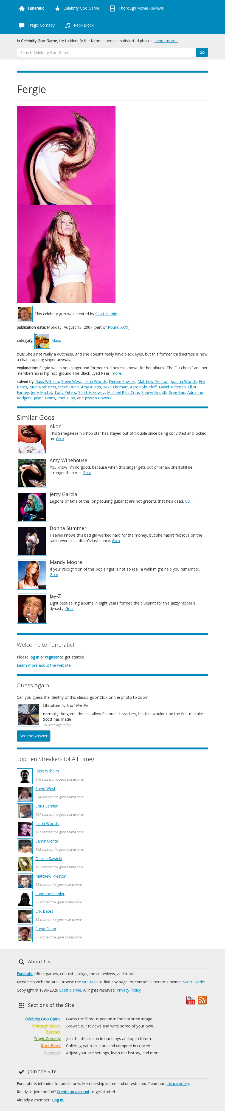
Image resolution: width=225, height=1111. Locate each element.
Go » (60, 438)
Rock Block (83, 25)
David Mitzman (172, 387)
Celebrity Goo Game (80, 8)
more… (118, 373)
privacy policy (177, 1083)
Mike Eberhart (115, 387)
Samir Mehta (46, 841)
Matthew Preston (152, 381)
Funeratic (25, 973)
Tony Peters (65, 392)
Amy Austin (91, 387)
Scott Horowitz (91, 392)
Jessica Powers (98, 397)
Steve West (71, 381)
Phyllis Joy (66, 397)
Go (202, 52)
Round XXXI (118, 327)
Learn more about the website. (44, 665)
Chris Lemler (46, 806)
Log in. (58, 1100)
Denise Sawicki (122, 381)
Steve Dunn (68, 387)
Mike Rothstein (42, 387)
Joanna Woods (184, 381)
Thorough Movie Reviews (140, 8)
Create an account (73, 1091)
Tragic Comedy (41, 25)
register (52, 657)
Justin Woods (95, 381)
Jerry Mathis (41, 392)
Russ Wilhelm (47, 381)
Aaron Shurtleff (143, 387)
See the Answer (33, 735)
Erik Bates (44, 911)
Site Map (90, 981)
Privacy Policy (129, 990)
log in (34, 657)
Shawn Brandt (153, 392)
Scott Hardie (106, 313)
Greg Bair (176, 392)
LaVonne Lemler (49, 893)
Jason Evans (44, 397)
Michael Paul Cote (123, 392)
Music (56, 340)
